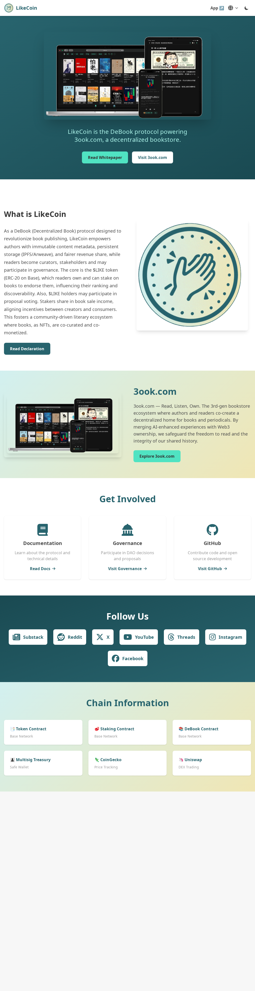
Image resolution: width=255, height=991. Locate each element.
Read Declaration (27, 348)
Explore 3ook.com (157, 456)
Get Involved (127, 499)
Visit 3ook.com (152, 157)
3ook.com (155, 391)
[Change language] (233, 7)
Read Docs (40, 568)
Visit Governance (125, 568)
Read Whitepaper (105, 157)
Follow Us (127, 616)
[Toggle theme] (246, 7)
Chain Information (127, 703)
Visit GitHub (210, 568)
